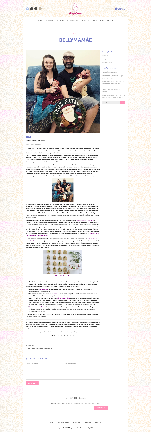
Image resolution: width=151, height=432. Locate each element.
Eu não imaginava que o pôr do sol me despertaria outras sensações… (113, 84)
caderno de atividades (49, 332)
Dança (28, 136)
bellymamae (38, 144)
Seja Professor (63, 422)
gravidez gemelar (76, 332)
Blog (102, 20)
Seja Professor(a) (72, 20)
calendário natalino (63, 332)
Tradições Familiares (109, 72)
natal (84, 332)
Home (40, 20)
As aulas (105, 55)
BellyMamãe (49, 20)
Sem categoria (107, 62)
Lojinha (94, 20)
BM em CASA (85, 20)
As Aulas (60, 20)
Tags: (40, 332)
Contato (110, 20)
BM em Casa (77, 422)
